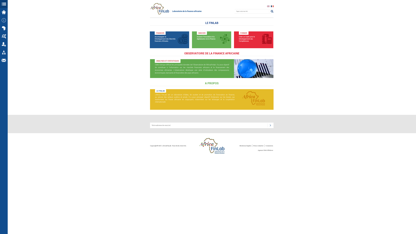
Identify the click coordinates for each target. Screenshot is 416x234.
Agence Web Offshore (265, 150)
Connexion (269, 146)
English (268, 6)
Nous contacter (258, 146)
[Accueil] (159, 8)
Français (272, 6)
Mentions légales (245, 146)
